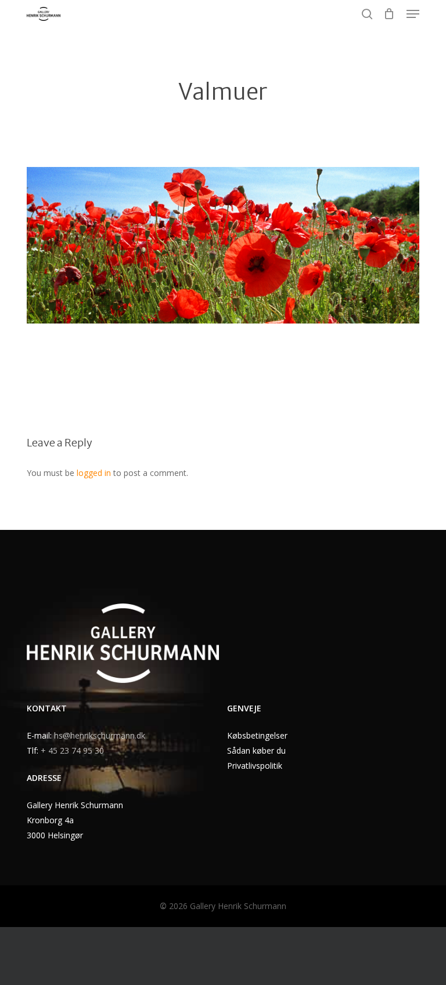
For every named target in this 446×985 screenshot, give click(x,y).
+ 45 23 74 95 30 (72, 750)
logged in (94, 472)
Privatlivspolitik (254, 765)
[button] (413, 14)
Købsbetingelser (257, 735)
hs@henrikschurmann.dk (99, 735)
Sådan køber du (256, 750)
